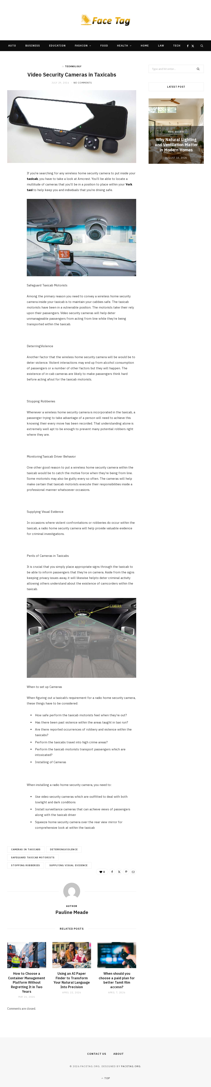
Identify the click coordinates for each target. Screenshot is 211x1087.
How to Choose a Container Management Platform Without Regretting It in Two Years (26, 982)
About (118, 1054)
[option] (176, 131)
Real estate (176, 131)
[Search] (201, 45)
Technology (73, 66)
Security (95, 56)
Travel (73, 56)
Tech (177, 45)
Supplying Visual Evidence (68, 865)
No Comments (83, 82)
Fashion (81, 45)
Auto (12, 45)
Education (57, 45)
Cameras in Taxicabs (26, 849)
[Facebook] (12, 187)
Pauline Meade (71, 912)
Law (161, 45)
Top (107, 1078)
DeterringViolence (64, 849)
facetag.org (131, 1066)
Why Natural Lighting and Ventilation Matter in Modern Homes (176, 145)
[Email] (12, 218)
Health (122, 45)
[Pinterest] (12, 208)
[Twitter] (12, 197)
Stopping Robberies (25, 865)
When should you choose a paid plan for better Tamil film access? (117, 980)
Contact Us (96, 1054)
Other (116, 56)
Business (32, 45)
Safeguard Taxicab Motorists (33, 857)
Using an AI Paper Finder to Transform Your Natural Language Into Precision (72, 980)
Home (145, 45)
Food (104, 45)
